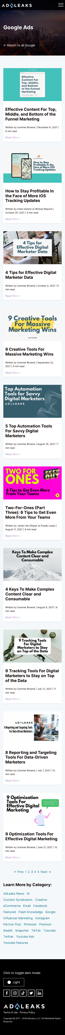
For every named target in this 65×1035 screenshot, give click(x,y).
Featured (9, 912)
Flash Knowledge (30, 912)
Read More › (13, 137)
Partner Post (12, 924)
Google (50, 912)
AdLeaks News (13, 893)
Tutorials (50, 930)
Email (27, 906)
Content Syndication (17, 899)
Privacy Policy (27, 1012)
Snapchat (22, 930)
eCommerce (11, 906)
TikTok (36, 930)
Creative (41, 899)
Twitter (8, 936)
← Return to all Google (19, 45)
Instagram (42, 918)
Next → (46, 872)
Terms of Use (10, 1012)
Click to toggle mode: (22, 973)
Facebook (40, 906)
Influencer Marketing (18, 918)
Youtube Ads (25, 936)
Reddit (7, 930)
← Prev (19, 872)
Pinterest (30, 924)
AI (28, 893)
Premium (45, 924)
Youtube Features (15, 942)
